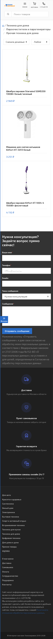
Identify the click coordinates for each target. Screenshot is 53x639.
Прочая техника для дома (22, 33)
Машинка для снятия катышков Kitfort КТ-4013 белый (23, 148)
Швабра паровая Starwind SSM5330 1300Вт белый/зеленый (26, 92)
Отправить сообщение (17, 331)
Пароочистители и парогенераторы (28, 29)
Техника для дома (17, 25)
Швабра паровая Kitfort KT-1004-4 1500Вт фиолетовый (25, 204)
